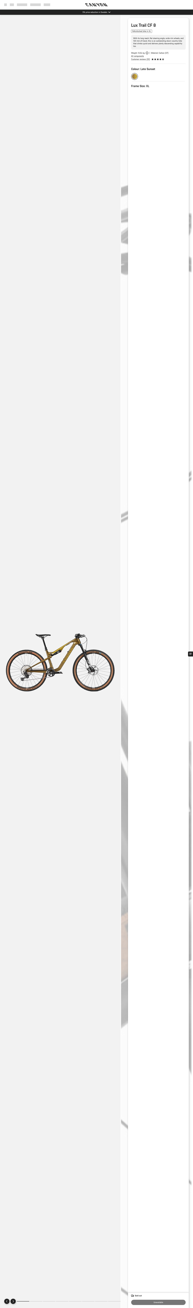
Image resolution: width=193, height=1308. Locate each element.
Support (47, 4)
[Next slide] (13, 1301)
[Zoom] (60, 664)
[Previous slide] (6, 1301)
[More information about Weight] (147, 53)
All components (137, 56)
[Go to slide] (36, 1301)
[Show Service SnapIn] (190, 654)
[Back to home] (96, 4)
